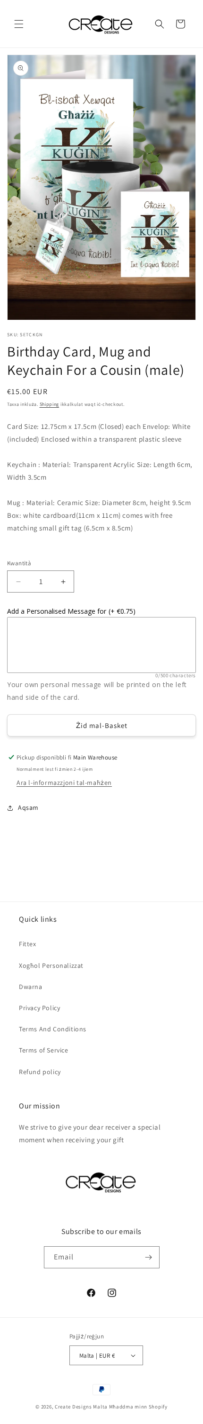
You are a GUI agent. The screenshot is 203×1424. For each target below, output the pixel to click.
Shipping (49, 404)
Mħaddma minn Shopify (138, 1406)
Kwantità (19, 563)
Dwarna (30, 986)
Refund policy (40, 1072)
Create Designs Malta (82, 1406)
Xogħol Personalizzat (51, 965)
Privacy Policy (39, 1008)
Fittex (27, 944)
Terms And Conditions (52, 1029)
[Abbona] (148, 1257)
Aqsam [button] (28, 807)
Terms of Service (43, 1050)
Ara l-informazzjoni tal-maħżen (64, 782)
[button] (18, 24)
